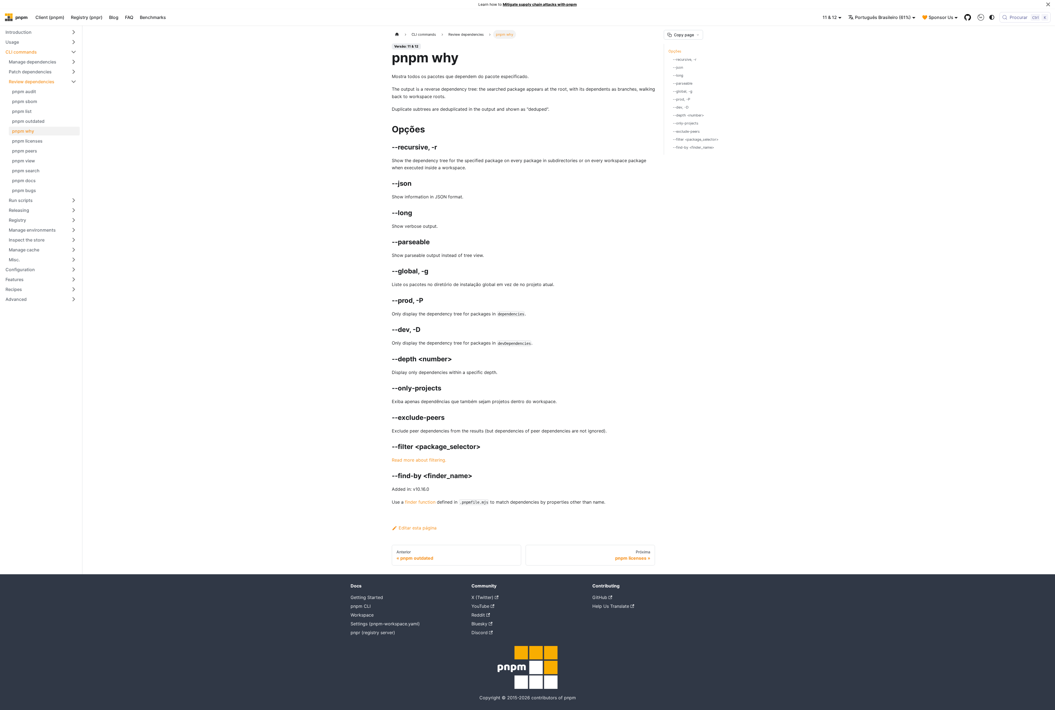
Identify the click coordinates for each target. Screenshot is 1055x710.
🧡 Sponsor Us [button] (937, 17)
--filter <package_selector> (695, 139)
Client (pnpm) (49, 17)
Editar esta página (418, 528)
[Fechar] (1048, 4)
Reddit (478, 615)
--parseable (682, 83)
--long (678, 75)
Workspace (362, 615)
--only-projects (685, 123)
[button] (41, 32)
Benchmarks (153, 17)
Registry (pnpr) (86, 17)
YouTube (480, 606)
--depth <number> (688, 115)
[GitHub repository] (967, 17)
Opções (674, 51)
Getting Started (367, 597)
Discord (479, 632)
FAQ (129, 17)
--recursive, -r (684, 59)
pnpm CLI (361, 606)
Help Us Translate (610, 606)
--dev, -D (680, 107)
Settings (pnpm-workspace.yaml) (385, 623)
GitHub (599, 597)
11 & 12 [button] (830, 17)
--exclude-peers (686, 131)
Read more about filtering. (419, 460)
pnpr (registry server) (373, 632)
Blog (113, 17)
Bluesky (479, 623)
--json (678, 67)
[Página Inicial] (397, 34)
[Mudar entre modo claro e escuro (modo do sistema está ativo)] (991, 17)
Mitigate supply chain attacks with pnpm (540, 4)
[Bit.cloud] (980, 17)
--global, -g (682, 91)
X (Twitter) (482, 597)
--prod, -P (681, 99)
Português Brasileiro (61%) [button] (883, 17)
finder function (420, 502)
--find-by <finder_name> (693, 147)
